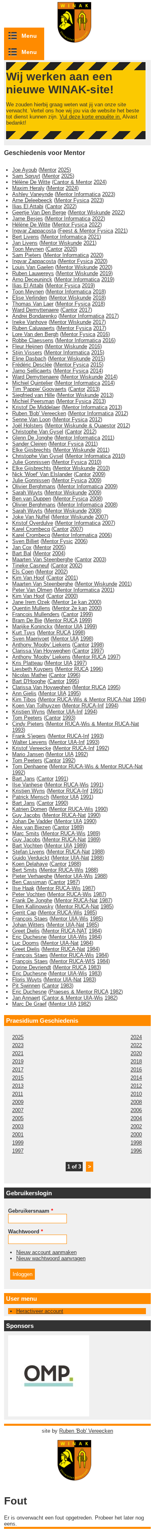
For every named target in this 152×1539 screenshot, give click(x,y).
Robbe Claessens (33, 340)
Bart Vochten (27, 846)
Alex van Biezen (31, 827)
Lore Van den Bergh (35, 334)
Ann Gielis (24, 693)
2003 (99, 559)
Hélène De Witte (31, 182)
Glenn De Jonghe (32, 438)
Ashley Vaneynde (32, 194)
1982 (115, 992)
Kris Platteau (27, 663)
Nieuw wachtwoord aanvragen (51, 1258)
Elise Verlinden (29, 298)
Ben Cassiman (29, 882)
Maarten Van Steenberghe (42, 559)
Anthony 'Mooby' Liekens (41, 645)
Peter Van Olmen (32, 590)
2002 (75, 566)
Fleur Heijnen (27, 346)
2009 (98, 474)
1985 (106, 906)
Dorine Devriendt (31, 967)
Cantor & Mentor (73, 182)
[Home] (77, 1477)
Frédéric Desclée (32, 365)
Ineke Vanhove (29, 322)
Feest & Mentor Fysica (86, 231)
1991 (60, 779)
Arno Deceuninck (32, 279)
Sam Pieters (26, 255)
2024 (99, 182)
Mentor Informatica (78, 194)
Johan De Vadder (32, 821)
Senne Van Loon (31, 419)
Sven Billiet (25, 541)
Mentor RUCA (61, 620)
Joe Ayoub (24, 170)
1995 (71, 681)
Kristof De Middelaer (36, 407)
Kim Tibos (24, 699)
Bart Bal (21, 553)
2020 (69, 249)
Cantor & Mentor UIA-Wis (73, 998)
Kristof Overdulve (32, 523)
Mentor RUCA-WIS (73, 961)
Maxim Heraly (28, 188)
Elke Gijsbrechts (31, 450)
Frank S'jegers (29, 736)
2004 (58, 553)
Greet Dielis (26, 931)
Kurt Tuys (23, 632)
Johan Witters (28, 925)
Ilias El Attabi (27, 206)
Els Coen (23, 572)
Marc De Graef (29, 1004)
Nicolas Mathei (29, 675)
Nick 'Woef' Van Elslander (42, 474)
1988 (97, 852)
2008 (95, 499)
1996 (95, 669)
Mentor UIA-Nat (71, 858)
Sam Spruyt (26, 176)
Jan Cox (22, 547)
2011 (107, 438)
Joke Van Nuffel (30, 517)
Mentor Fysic (57, 541)
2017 (84, 310)
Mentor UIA (69, 626)
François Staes (30, 919)
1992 (101, 748)
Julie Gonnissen (31, 462)
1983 (93, 967)
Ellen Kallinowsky (33, 906)
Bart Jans (23, 779)
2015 (97, 352)
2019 (105, 273)
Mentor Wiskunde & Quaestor (81, 425)
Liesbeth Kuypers (32, 669)
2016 (102, 334)
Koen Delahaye (30, 864)
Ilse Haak (23, 888)
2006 (104, 535)
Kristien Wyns (28, 712)
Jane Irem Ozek (31, 602)
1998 (77, 632)
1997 (96, 651)
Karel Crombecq (31, 529)
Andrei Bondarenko (34, 316)
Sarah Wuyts (27, 492)
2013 (92, 389)
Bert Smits (24, 870)
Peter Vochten (28, 894)
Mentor (48, 170)
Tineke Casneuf (30, 566)
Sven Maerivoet (30, 639)
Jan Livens (25, 243)
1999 (85, 614)
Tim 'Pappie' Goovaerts (39, 389)
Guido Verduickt (30, 858)
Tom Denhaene (29, 766)
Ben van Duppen (31, 499)
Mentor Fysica (72, 200)
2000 (70, 596)
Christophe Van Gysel (37, 432)
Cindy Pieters (28, 724)
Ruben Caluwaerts (33, 328)
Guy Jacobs (26, 815)
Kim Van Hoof (28, 578)
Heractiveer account (39, 1311)
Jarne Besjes (27, 219)
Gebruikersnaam (30, 1211)
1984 (94, 931)
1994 (138, 699)
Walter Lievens (29, 742)
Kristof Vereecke (31, 748)
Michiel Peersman (33, 401)
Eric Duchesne (29, 937)
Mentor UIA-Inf (65, 712)
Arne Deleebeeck (32, 200)
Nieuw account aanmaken (46, 1252)
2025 (63, 170)
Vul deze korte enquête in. (90, 117)
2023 (107, 194)
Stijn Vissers (27, 352)
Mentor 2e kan (70, 608)
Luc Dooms (25, 943)
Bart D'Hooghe (29, 681)
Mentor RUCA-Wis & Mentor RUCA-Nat (85, 699)
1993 (68, 718)
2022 (69, 206)
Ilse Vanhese (27, 785)
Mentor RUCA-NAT (65, 931)
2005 (58, 547)
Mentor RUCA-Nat (65, 815)
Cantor (54, 206)
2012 (120, 413)
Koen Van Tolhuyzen (36, 706)
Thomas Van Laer (33, 304)
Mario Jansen (28, 754)
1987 (72, 882)
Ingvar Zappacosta (34, 231)
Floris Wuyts (27, 979)
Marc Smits (25, 833)
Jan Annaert (26, 998)
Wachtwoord (25, 1232)
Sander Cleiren (29, 444)
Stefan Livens (28, 852)
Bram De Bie (27, 620)
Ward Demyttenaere (35, 310)
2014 (95, 371)
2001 (70, 578)
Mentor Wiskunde (89, 212)
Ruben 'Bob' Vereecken (39, 413)
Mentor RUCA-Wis (67, 785)
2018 (98, 292)
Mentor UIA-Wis (74, 876)
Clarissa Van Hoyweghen (41, 651)
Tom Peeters (27, 718)
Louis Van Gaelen (33, 267)
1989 (76, 827)
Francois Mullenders (36, 614)
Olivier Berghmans (34, 486)
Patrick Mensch (30, 797)
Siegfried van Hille (33, 395)
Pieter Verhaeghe (32, 876)
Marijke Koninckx (32, 626)
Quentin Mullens (31, 608)
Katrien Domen (29, 809)
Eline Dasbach (29, 359)
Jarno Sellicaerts (31, 371)
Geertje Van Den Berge (39, 212)
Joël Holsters (27, 425)
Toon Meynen (28, 249)
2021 (120, 231)
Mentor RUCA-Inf (84, 706)
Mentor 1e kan (70, 602)
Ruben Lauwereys (33, 273)
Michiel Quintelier (32, 383)
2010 (118, 456)
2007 (101, 517)
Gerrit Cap (24, 913)
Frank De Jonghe (32, 900)
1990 (60, 803)
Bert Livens (25, 237)
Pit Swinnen (26, 986)
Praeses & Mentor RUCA (79, 992)
